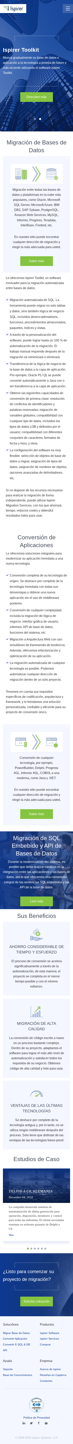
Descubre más (36, 97)
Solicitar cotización (37, 1301)
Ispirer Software (49, 1333)
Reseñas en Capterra (53, 1375)
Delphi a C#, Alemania (31, 1191)
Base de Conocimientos (17, 1375)
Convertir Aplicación (15, 1338)
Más (11, 1235)
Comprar (45, 1344)
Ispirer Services (49, 1338)
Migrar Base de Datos (16, 1333)
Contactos (46, 1380)
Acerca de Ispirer (50, 1369)
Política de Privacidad (36, 1417)
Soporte (8, 1369)
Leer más (36, 901)
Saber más (36, 261)
